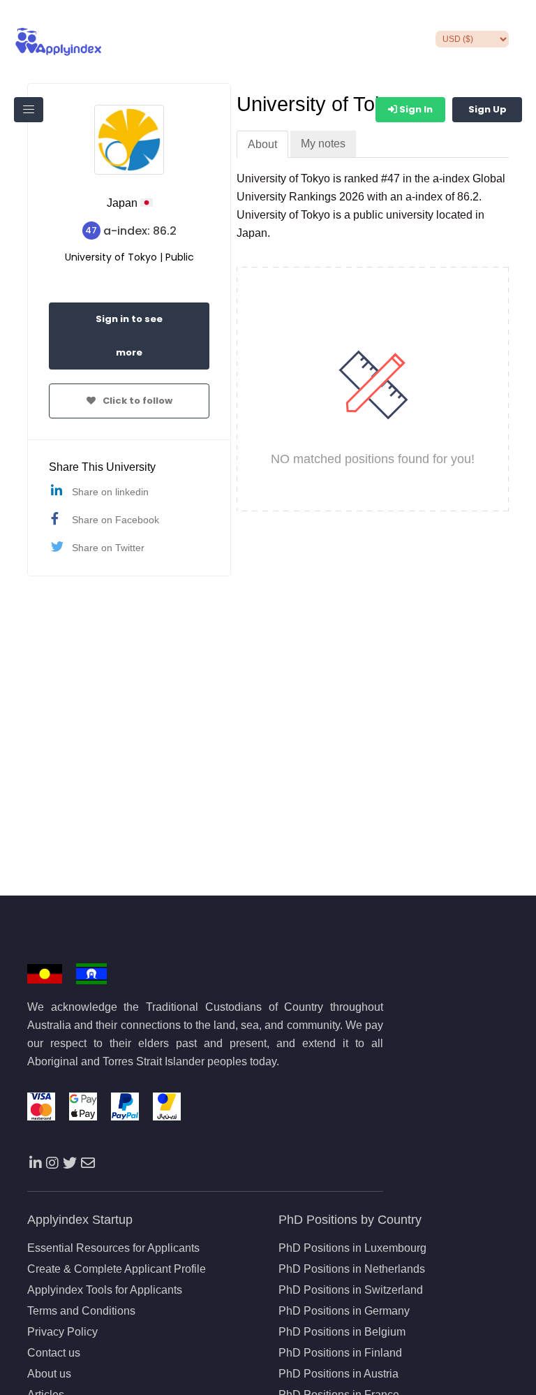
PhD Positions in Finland (340, 1353)
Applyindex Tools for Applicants (104, 1290)
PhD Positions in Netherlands (351, 1269)
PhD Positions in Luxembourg (352, 1248)
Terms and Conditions (81, 1311)
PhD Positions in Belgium (341, 1332)
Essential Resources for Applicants (113, 1248)
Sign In (415, 109)
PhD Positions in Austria (338, 1374)
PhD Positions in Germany (344, 1311)
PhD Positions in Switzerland (350, 1290)
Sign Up (487, 109)
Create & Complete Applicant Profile (116, 1269)
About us (49, 1374)
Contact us (53, 1353)
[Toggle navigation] (28, 109)
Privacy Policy (62, 1332)
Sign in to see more (129, 335)
